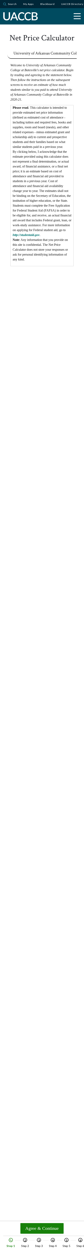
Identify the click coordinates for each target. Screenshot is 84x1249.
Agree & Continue (42, 1228)
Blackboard (47, 4)
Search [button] (12, 4)
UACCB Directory (72, 4)
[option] (10, 1243)
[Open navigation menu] (77, 16)
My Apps (28, 4)
